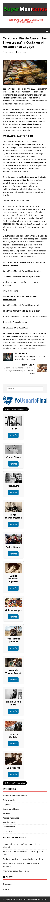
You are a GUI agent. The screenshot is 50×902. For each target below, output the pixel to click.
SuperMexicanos (10, 826)
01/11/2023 (9, 52)
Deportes (7, 804)
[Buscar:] (25, 388)
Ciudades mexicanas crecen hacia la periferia (23, 859)
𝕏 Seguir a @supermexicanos (16, 409)
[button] (46, 31)
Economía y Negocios (12, 809)
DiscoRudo (22, 52)
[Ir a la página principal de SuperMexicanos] (25, 14)
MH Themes (42, 899)
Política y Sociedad (11, 818)
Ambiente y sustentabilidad (15, 795)
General (6, 813)
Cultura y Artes (9, 800)
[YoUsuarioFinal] (25, 403)
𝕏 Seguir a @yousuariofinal (15, 783)
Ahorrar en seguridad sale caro (17, 871)
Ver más (13, 435)
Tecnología (7, 831)
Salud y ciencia (9, 822)
